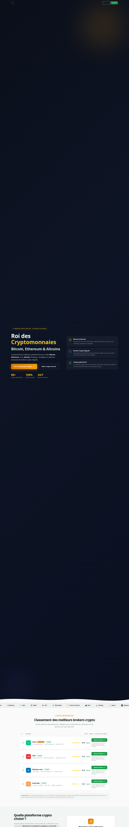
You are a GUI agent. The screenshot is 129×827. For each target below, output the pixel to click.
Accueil (52, 3)
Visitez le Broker (98, 740)
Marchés (74, 3)
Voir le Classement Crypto (23, 366)
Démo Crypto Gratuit (49, 366)
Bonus (67, 3)
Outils (82, 3)
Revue (88, 743)
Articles (59, 3)
